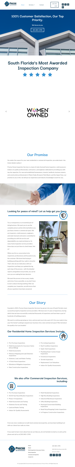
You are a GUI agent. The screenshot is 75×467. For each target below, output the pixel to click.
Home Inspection (32, 452)
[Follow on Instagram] (68, 4)
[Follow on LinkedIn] (63, 4)
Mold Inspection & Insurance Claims (36, 450)
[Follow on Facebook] (65, 4)
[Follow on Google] (63, 7)
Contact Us (30, 457)
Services (31, 5)
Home (29, 445)
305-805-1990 (54, 5)
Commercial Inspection (33, 454)
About (22, 5)
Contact (41, 5)
